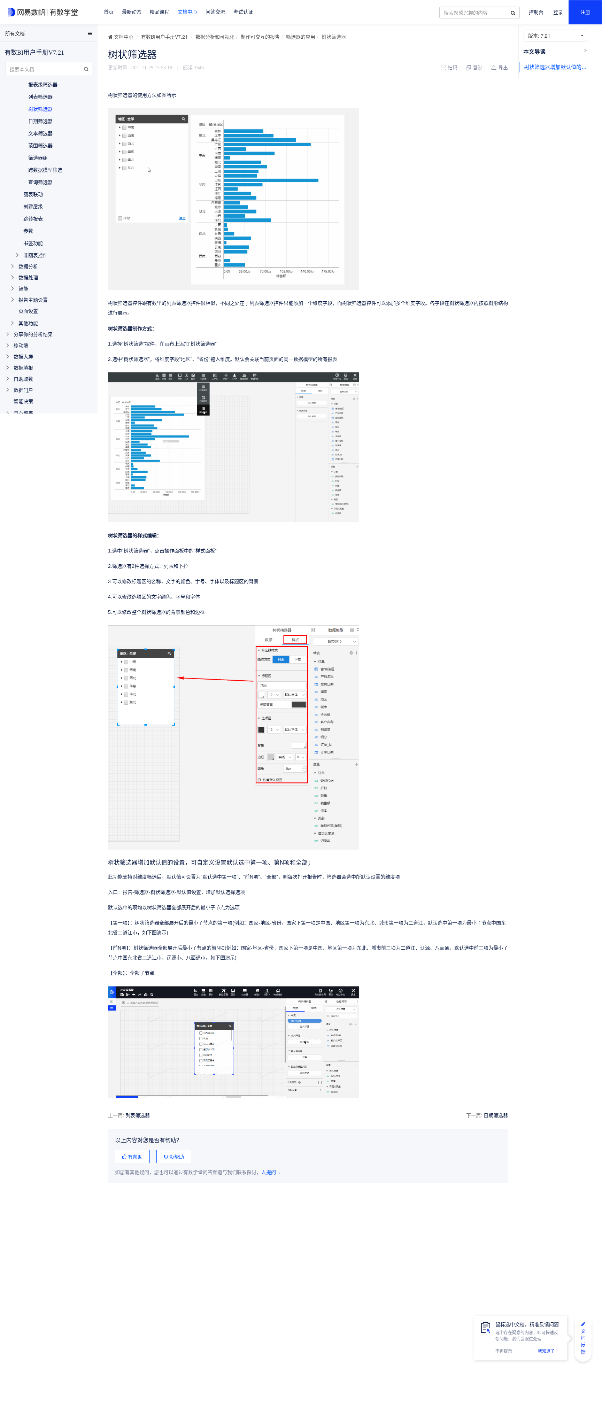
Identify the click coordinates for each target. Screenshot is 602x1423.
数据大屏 (23, 356)
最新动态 (131, 12)
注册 (585, 12)
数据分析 (28, 266)
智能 (23, 288)
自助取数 (23, 378)
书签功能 (33, 242)
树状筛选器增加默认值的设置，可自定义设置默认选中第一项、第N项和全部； (557, 67)
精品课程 (159, 12)
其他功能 (28, 322)
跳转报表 (33, 218)
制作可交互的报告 (260, 36)
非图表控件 (35, 255)
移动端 (21, 345)
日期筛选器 (496, 1115)
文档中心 (187, 12)
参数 (28, 230)
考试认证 (243, 12)
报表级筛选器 (42, 84)
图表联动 (33, 194)
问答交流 (215, 12)
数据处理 (28, 277)
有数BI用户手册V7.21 (164, 36)
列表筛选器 (137, 1115)
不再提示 (503, 1351)
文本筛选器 (40, 133)
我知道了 (546, 1351)
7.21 (540, 35)
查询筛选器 (40, 181)
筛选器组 (38, 157)
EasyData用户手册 (22, 34)
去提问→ (271, 1172)
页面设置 (28, 310)
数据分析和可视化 (214, 36)
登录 (558, 12)
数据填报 (23, 367)
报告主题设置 (33, 299)
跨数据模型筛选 (45, 169)
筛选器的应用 (300, 36)
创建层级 (33, 206)
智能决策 (23, 400)
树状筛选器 (40, 108)
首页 (109, 12)
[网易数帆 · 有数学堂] (44, 12)
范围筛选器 (40, 145)
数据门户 (23, 389)
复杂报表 (23, 413)
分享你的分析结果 (33, 334)
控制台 (536, 12)
